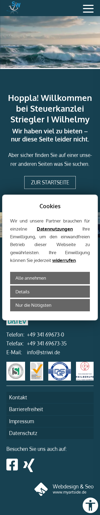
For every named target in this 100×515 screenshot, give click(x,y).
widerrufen (64, 260)
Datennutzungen (55, 229)
